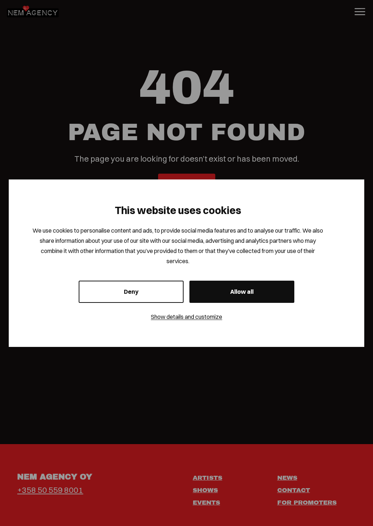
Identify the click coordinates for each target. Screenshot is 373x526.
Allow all (242, 291)
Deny (131, 291)
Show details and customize (186, 316)
